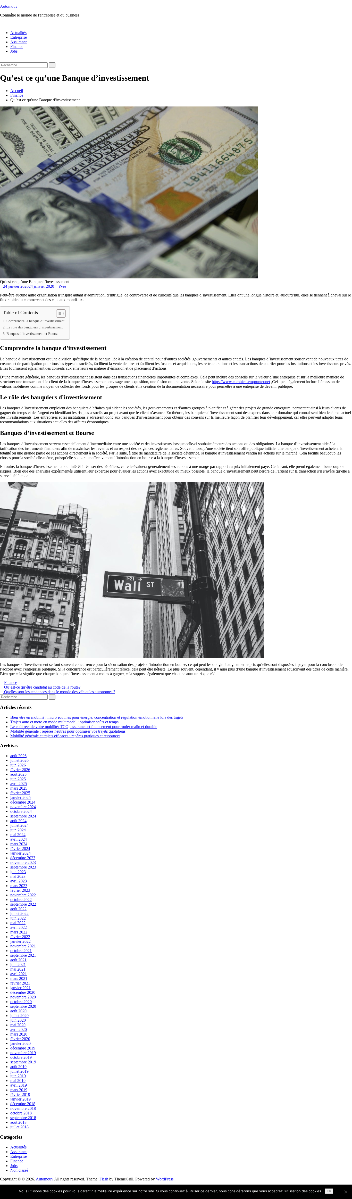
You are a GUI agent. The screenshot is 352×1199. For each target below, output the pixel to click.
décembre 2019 (22, 1048)
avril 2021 (18, 974)
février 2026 (20, 769)
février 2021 (20, 983)
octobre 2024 (21, 811)
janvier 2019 (20, 1099)
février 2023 (20, 890)
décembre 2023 (22, 858)
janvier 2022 (20, 941)
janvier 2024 (20, 853)
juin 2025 (18, 779)
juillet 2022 (19, 913)
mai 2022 (18, 923)
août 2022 (18, 909)
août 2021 (18, 960)
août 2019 (18, 1066)
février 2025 (20, 793)
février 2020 (20, 1039)
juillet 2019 (19, 1071)
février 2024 (20, 848)
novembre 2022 (23, 895)
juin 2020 (18, 1020)
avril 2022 (18, 927)
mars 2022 (18, 932)
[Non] (345, 1191)
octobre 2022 (21, 899)
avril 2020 (18, 1029)
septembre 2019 (23, 1062)
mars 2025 (18, 788)
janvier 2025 (20, 797)
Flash (103, 1179)
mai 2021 (18, 969)
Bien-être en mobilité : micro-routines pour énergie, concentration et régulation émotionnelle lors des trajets (96, 717)
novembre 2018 (23, 1108)
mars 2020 (18, 1034)
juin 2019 (18, 1076)
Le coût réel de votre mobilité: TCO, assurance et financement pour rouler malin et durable (83, 726)
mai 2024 (18, 834)
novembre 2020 (23, 997)
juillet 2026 (19, 760)
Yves (62, 286)
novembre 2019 (23, 1053)
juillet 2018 (19, 1127)
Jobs (14, 51)
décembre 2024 (22, 802)
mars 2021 (18, 978)
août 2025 (18, 774)
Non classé (19, 1170)
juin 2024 (18, 830)
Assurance (18, 42)
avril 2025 (18, 783)
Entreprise (18, 37)
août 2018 (18, 1122)
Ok (329, 1191)
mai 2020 (18, 1025)
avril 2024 (18, 839)
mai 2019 (18, 1080)
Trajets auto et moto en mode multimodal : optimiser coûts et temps (64, 722)
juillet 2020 (19, 1015)
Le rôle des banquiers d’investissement (34, 327)
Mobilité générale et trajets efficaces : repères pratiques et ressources (65, 736)
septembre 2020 (23, 1006)
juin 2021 (18, 964)
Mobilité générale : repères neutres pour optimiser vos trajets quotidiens (67, 731)
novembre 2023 (23, 862)
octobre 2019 (21, 1057)
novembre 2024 (23, 807)
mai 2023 (18, 876)
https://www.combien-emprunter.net (241, 381)
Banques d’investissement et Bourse (32, 334)
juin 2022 (18, 918)
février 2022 (20, 937)
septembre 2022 (23, 904)
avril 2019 (18, 1085)
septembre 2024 (23, 816)
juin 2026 (18, 765)
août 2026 (18, 756)
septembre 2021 (23, 955)
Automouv (9, 6)
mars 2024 (18, 844)
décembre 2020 (22, 992)
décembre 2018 (22, 1104)
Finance (16, 46)
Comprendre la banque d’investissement (35, 321)
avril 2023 (18, 881)
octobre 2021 (21, 950)
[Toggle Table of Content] (58, 313)
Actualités (18, 32)
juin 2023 (18, 872)
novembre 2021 (23, 946)
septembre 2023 (23, 867)
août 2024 (18, 820)
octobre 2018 (21, 1113)
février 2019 (20, 1094)
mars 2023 (18, 885)
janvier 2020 (20, 1043)
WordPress (164, 1179)
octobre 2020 (21, 1001)
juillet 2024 (19, 825)
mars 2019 (18, 1090)
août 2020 (18, 1011)
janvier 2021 (20, 988)
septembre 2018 (23, 1117)
